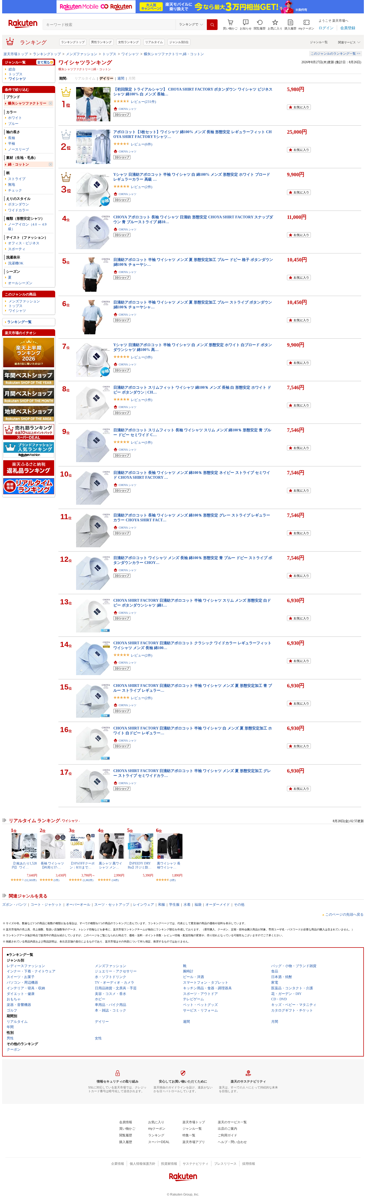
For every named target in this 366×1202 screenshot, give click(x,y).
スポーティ (16, 249)
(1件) (56, 880)
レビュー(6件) (141, 144)
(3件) (172, 880)
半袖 (11, 143)
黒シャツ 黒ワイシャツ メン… (110, 865)
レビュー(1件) (141, 400)
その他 (239, 905)
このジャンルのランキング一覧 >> (335, 53)
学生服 (174, 905)
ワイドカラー (18, 210)
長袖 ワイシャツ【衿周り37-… (52, 865)
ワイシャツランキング (85, 62)
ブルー (13, 124)
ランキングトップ (73, 42)
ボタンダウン (18, 204)
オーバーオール (78, 905)
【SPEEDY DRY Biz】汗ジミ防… (139, 865)
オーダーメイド (218, 905)
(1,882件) (88, 880)
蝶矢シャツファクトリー (27, 103)
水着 (187, 905)
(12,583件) (30, 880)
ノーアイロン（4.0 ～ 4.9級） (27, 226)
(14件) (115, 880)
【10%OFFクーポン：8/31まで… (82, 865)
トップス (109, 54)
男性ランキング (101, 42)
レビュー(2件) (141, 187)
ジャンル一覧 (319, 42)
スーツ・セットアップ (111, 905)
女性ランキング (128, 42)
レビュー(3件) (141, 357)
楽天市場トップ (15, 54)
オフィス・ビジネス (23, 243)
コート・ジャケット (46, 905)
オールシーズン (20, 283)
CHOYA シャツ (127, 108)
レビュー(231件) (143, 102)
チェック (15, 190)
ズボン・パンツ (14, 905)
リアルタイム (154, 42)
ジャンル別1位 (179, 42)
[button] (246, 24)
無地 (11, 184)
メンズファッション (81, 54)
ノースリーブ (18, 149)
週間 (120, 78)
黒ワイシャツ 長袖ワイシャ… (168, 865)
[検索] (212, 24)
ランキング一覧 (19, 322)
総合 (12, 69)
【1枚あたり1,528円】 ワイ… (24, 865)
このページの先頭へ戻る (344, 914)
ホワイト (15, 118)
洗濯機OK (15, 263)
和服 (161, 905)
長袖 (11, 138)
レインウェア (143, 905)
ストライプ (16, 179)
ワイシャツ (130, 54)
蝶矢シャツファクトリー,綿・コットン (174, 54)
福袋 (198, 905)
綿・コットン (18, 164)
